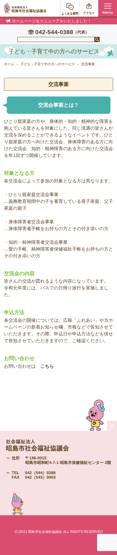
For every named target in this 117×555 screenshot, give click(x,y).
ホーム (9, 64)
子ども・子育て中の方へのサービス (47, 64)
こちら (47, 366)
